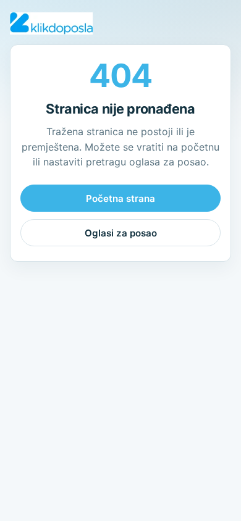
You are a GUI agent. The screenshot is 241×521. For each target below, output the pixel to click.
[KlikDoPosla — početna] (51, 23)
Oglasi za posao (121, 233)
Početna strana (120, 198)
